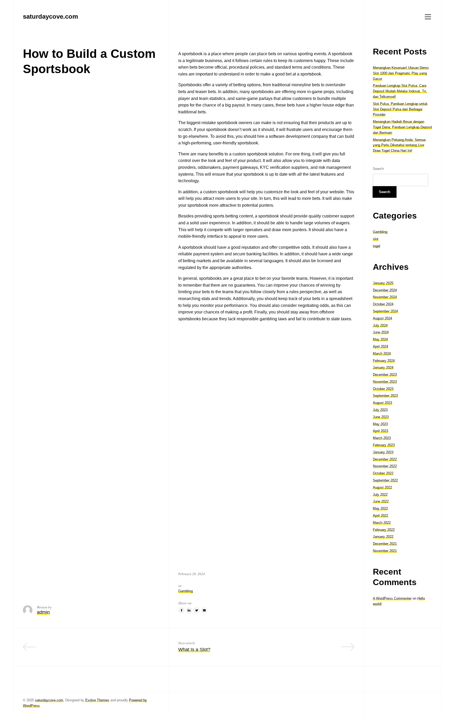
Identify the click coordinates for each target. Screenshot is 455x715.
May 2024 (380, 339)
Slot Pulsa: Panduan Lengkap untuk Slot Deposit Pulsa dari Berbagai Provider (400, 109)
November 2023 (385, 382)
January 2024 (383, 367)
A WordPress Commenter (392, 598)
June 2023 (381, 417)
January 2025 (383, 283)
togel (376, 246)
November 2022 (385, 466)
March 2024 (382, 354)
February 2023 (384, 445)
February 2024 (384, 361)
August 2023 (382, 403)
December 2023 (385, 375)
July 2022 (380, 494)
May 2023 (380, 424)
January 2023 (383, 452)
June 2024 (381, 332)
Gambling (185, 591)
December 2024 (385, 290)
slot (375, 239)
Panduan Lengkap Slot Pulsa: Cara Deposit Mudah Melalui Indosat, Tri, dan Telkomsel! (400, 91)
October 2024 (383, 304)
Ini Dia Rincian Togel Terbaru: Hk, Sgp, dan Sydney (106, 649)
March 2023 (382, 438)
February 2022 (384, 530)
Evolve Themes (97, 700)
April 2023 (380, 431)
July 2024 (380, 325)
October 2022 (383, 473)
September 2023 (385, 396)
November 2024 (385, 297)
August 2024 (382, 318)
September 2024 (385, 311)
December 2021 (385, 544)
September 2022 (385, 480)
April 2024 (380, 346)
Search (378, 169)
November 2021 (385, 551)
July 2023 (380, 410)
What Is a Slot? (194, 649)
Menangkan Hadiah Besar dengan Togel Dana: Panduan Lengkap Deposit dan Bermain (402, 127)
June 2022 (381, 501)
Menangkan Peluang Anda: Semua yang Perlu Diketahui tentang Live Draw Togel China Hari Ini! (399, 145)
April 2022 (380, 516)
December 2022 (385, 459)
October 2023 (383, 389)
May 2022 (380, 508)
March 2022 (382, 523)
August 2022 (382, 487)
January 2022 (383, 537)
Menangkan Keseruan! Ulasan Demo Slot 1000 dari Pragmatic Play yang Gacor (401, 73)
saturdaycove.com (49, 700)
